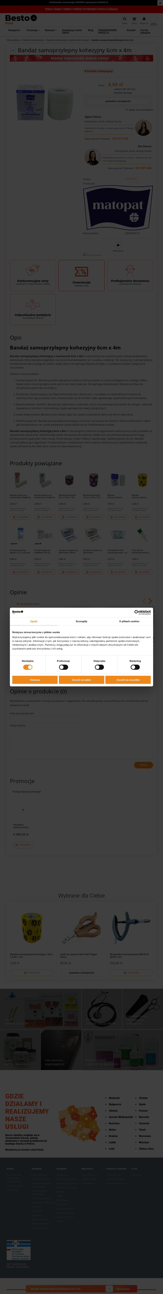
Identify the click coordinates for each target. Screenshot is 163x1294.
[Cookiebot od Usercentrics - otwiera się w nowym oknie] (137, 612)
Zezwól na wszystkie (128, 679)
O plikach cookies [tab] (129, 621)
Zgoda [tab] (33, 621)
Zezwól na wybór (81, 679)
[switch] (63, 667)
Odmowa (35, 679)
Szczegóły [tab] (81, 621)
